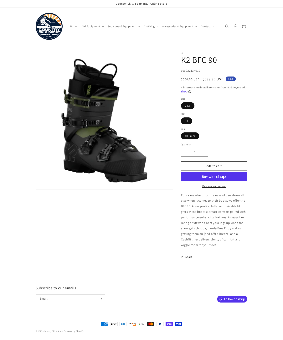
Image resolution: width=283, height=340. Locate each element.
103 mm (190, 136)
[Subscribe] (100, 298)
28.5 (187, 105)
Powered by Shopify (74, 331)
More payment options (214, 186)
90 (186, 121)
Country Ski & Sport (53, 331)
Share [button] (189, 257)
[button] (92, 26)
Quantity (186, 144)
